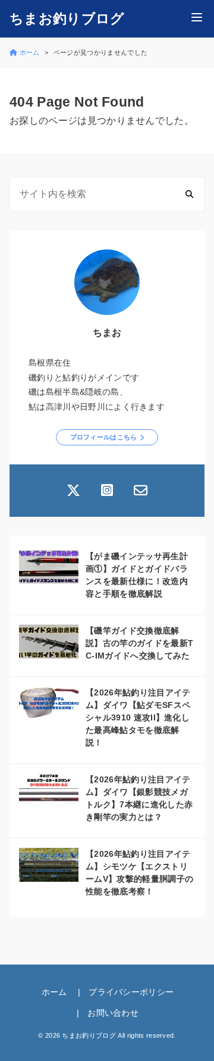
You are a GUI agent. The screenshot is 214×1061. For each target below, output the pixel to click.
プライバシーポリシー (131, 992)
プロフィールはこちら (103, 437)
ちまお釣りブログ (67, 19)
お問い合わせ (113, 1013)
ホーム (54, 992)
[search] (189, 194)
